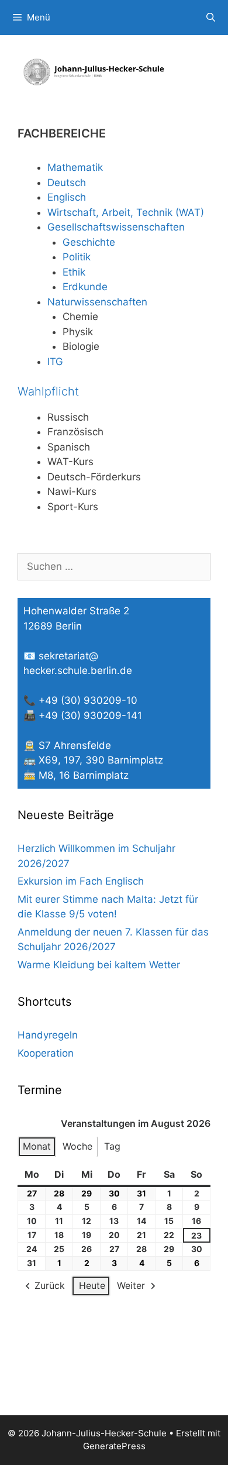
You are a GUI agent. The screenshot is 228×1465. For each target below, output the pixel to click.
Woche (77, 1146)
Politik (77, 257)
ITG (55, 361)
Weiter (131, 1285)
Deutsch (66, 182)
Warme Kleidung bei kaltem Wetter (99, 965)
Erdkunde (85, 287)
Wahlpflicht (48, 391)
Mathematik (75, 167)
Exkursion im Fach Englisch (81, 881)
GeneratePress (114, 1446)
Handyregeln (48, 1035)
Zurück (49, 1285)
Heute (92, 1285)
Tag (112, 1146)
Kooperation (46, 1053)
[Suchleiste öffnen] (211, 17)
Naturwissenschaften (97, 302)
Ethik (74, 272)
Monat (37, 1146)
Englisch (66, 197)
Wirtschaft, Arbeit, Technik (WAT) (125, 212)
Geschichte (89, 242)
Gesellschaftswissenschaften (116, 227)
